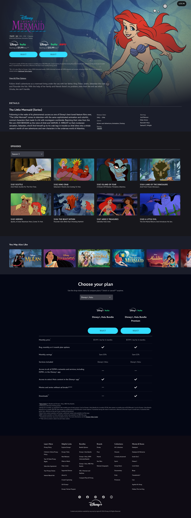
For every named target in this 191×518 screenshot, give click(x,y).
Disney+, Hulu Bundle (85, 452)
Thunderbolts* (136, 475)
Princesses (117, 480)
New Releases (65, 456)
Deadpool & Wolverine (138, 452)
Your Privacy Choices (49, 471)
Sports (116, 461)
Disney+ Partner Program (69, 489)
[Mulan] (25, 258)
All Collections (118, 447)
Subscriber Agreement (50, 466)
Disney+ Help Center (92, 417)
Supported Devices (67, 470)
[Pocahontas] (60, 258)
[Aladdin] (163, 258)
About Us (64, 475)
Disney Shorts (118, 466)
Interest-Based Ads (49, 475)
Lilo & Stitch (135, 466)
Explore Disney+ (66, 447)
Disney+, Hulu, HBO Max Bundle (86, 465)
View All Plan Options (17, 78)
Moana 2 (134, 461)
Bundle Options (83, 447)
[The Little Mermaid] (128, 258)
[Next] (186, 258)
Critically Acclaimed (120, 456)
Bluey (133, 470)
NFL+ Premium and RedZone (84, 472)
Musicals (116, 452)
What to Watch (66, 461)
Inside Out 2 (135, 456)
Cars (133, 480)
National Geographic (102, 466)
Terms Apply (43, 404)
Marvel (99, 456)
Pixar (98, 452)
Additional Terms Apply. (25, 71)
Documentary (118, 470)
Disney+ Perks (66, 452)
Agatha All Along (137, 484)
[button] (69, 444)
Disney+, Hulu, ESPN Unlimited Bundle (85, 458)
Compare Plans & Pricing (86, 478)
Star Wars (99, 461)
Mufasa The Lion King (138, 489)
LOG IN (182, 4)
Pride (115, 475)
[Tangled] (94, 258)
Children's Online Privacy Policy (51, 453)
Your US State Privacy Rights (50, 460)
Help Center (65, 466)
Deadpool (135, 447)
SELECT (23, 54)
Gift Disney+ (65, 484)
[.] (79, 497)
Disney (99, 447)
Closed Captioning (67, 480)
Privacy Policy (48, 447)
